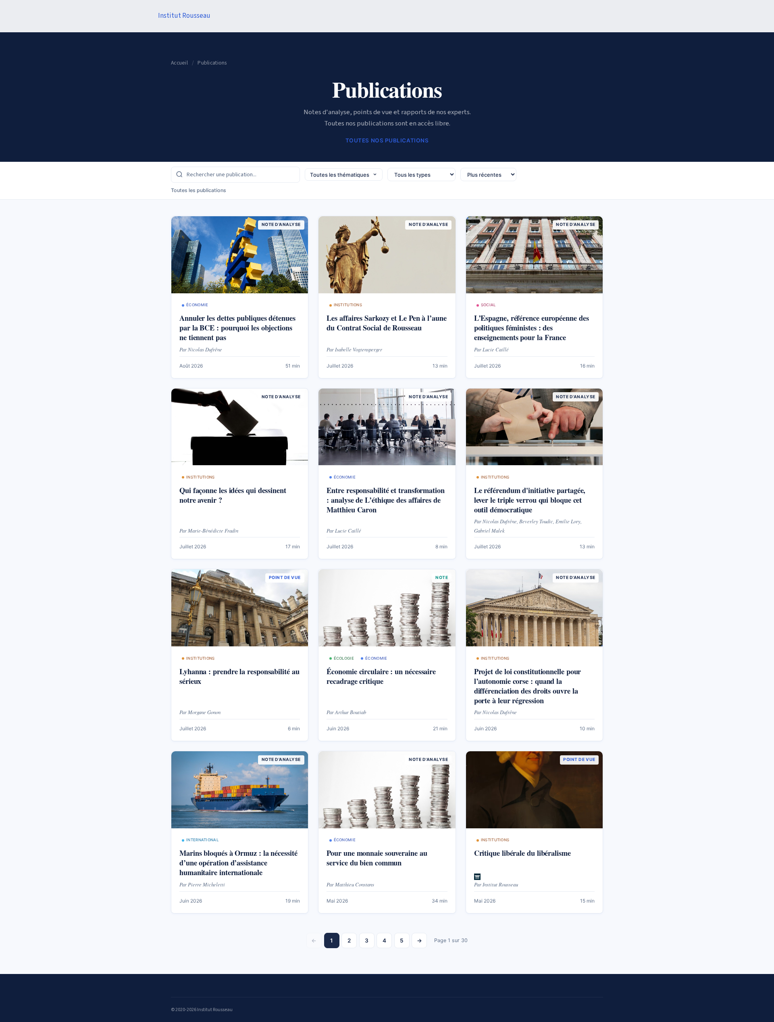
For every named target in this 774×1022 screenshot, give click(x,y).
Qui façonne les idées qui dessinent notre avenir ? (232, 495)
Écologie (344, 658)
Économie (197, 305)
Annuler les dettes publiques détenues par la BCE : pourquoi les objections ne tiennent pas (237, 327)
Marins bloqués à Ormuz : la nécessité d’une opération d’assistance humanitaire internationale (238, 862)
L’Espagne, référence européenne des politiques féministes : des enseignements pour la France (531, 327)
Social (488, 305)
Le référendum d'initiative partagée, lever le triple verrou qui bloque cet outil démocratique (530, 500)
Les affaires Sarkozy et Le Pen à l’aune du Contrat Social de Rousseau (386, 322)
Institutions (348, 305)
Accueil (179, 63)
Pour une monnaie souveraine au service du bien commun (377, 857)
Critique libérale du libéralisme (522, 852)
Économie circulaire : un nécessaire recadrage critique (381, 676)
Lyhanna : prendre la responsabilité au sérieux (239, 676)
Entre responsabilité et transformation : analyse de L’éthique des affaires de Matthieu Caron (386, 500)
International (202, 840)
